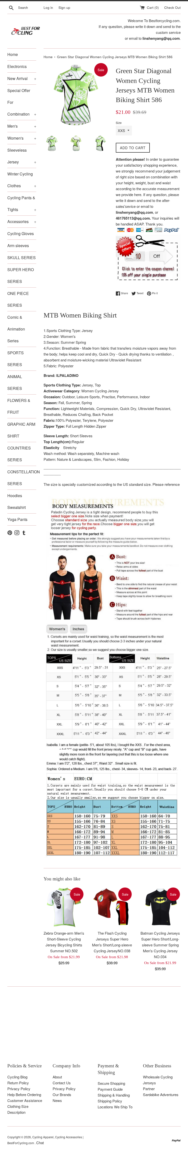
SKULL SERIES (21, 257)
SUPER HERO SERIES (20, 275)
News (57, 1100)
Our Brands (62, 1094)
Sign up (64, 7)
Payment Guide (110, 1089)
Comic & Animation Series (16, 329)
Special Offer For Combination (21, 102)
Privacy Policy (18, 1088)
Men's (21, 126)
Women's (21, 138)
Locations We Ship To (115, 1106)
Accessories (21, 221)
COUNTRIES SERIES (19, 454)
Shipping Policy (110, 1100)
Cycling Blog (17, 1076)
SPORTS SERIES (15, 358)
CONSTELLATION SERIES (21, 477)
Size (119, 122)
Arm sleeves (18, 245)
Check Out (172, 7)
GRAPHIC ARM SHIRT (21, 430)
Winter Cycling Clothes (21, 179)
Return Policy (18, 1082)
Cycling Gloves (20, 233)
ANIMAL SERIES (14, 382)
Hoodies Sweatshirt (16, 501)
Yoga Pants (17, 519)
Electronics (17, 66)
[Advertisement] (94, 1028)
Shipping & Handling (114, 1095)
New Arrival (21, 78)
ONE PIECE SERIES (18, 299)
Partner (149, 1088)
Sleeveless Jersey (21, 156)
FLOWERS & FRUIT (18, 406)
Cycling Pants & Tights (21, 203)
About (57, 1076)
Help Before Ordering (24, 1094)
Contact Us (62, 1082)
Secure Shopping (111, 1083)
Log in (48, 7)
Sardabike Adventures (160, 1094)
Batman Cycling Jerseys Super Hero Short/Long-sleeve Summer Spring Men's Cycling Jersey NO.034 (160, 944)
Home (12, 54)
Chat (40, 1142)
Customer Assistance (24, 1100)
